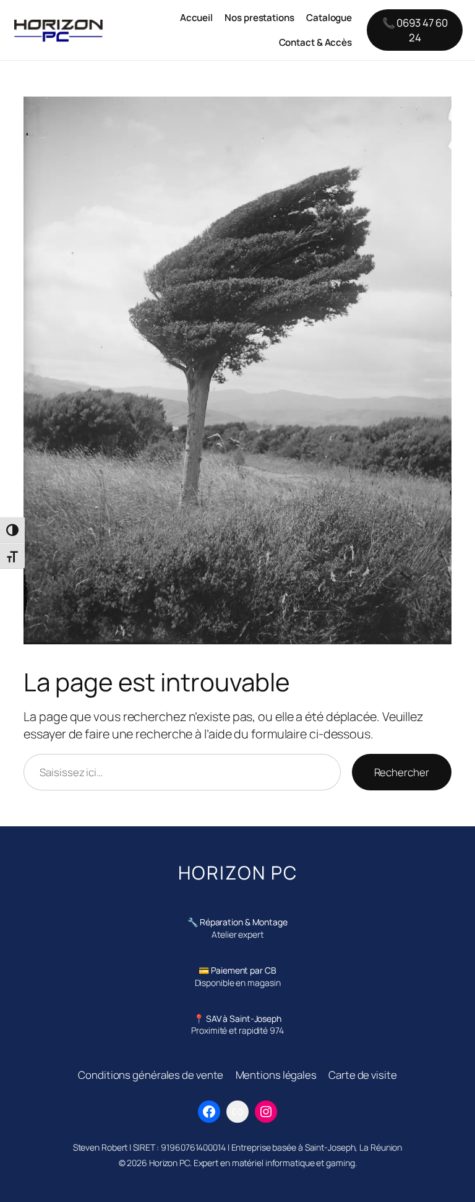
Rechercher (401, 772)
